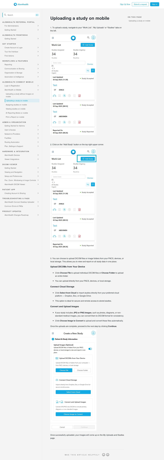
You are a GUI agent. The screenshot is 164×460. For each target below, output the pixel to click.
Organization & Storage (13, 72)
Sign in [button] (154, 4)
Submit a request (140, 4)
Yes (103, 455)
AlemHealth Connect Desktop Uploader (19, 202)
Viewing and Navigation (13, 172)
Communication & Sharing (14, 68)
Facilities (8, 138)
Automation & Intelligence (14, 77)
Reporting (8, 64)
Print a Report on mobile (15, 117)
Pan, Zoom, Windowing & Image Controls (20, 180)
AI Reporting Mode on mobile (17, 113)
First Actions (9, 55)
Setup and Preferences (13, 176)
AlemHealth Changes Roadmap (17, 215)
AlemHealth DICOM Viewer (15, 184)
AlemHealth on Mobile (13, 90)
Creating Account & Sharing (15, 193)
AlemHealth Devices (12, 155)
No (107, 455)
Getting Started (10, 30)
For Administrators (12, 26)
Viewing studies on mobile (15, 109)
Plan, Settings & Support (14, 146)
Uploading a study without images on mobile (20, 95)
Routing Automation (12, 142)
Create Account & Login (14, 47)
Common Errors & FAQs (14, 206)
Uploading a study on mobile (17, 100)
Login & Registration (12, 85)
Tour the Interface (11, 51)
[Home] (21, 4)
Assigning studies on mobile (16, 104)
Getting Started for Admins (15, 126)
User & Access (10, 130)
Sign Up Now (125, 4)
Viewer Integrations (12, 159)
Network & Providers (12, 134)
